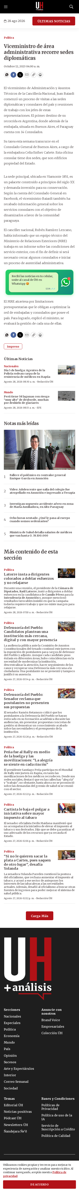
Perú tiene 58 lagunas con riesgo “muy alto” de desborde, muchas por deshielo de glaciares (26, 400)
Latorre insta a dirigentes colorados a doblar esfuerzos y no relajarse (29, 578)
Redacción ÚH (45, 381)
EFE (39, 407)
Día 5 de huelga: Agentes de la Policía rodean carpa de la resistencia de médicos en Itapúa (27, 374)
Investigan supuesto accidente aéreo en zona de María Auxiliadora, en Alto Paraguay (41, 505)
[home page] (39, 6)
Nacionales (11, 366)
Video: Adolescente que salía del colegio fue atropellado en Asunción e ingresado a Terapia (42, 491)
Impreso (13, 346)
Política (9, 37)
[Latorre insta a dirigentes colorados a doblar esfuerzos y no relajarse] (66, 573)
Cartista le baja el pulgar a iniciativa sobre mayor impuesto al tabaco (26, 813)
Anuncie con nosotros (51, 1011)
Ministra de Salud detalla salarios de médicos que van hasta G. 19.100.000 (41, 534)
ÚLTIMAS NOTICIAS (53, 21)
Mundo (8, 392)
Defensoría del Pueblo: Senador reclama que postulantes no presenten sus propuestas (26, 700)
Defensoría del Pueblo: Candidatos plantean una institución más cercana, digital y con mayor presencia (30, 633)
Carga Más (39, 916)
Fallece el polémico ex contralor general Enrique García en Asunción (38, 477)
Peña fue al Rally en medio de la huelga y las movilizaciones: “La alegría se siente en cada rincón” (28, 758)
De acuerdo (39, 1184)
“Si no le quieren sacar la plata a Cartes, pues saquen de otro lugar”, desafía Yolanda (27, 862)
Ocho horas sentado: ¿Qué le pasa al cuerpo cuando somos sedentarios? (40, 519)
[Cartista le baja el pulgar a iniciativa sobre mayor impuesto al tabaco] (66, 808)
